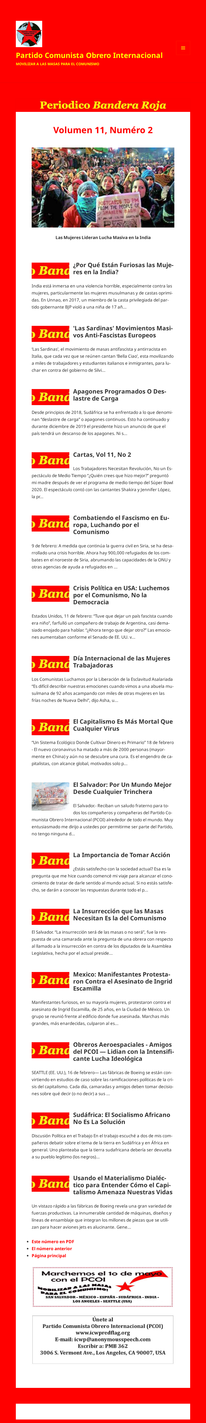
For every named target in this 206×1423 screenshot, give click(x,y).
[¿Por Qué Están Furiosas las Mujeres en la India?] (50, 271)
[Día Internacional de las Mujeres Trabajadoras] (50, 664)
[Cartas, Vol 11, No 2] (50, 460)
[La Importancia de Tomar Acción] (50, 861)
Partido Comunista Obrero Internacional (89, 55)
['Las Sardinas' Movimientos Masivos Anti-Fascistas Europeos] (50, 334)
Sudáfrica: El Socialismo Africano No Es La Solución (121, 1118)
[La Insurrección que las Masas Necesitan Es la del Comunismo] (50, 917)
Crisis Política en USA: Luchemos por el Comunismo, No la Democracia (121, 595)
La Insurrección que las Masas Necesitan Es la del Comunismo (119, 914)
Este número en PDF (53, 1241)
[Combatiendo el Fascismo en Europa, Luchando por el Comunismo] (50, 523)
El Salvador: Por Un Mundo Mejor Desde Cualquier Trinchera (122, 788)
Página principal (49, 1255)
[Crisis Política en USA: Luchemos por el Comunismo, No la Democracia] (50, 594)
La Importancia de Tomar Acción (121, 855)
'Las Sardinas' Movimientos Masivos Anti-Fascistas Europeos (123, 331)
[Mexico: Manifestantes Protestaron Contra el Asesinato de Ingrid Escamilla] (50, 980)
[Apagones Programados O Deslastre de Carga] (50, 397)
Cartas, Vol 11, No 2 (102, 454)
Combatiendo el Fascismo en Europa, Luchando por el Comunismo (121, 524)
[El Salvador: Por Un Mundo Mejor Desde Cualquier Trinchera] (50, 796)
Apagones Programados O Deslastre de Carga (119, 394)
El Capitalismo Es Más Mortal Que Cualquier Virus (123, 724)
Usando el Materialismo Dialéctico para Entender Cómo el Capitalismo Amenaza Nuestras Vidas (123, 1185)
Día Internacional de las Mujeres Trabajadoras (121, 661)
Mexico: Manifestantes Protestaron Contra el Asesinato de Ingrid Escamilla (122, 981)
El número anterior (52, 1248)
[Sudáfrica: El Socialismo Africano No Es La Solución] (50, 1120)
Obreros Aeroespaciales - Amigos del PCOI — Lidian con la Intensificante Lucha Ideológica (123, 1051)
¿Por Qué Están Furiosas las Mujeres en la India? (123, 268)
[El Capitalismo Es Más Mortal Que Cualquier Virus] (50, 727)
